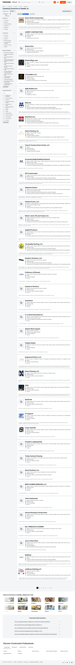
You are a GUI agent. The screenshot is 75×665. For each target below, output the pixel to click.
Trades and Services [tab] (22, 647)
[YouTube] (71, 662)
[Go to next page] (52, 588)
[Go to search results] (14, 93)
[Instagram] (69, 662)
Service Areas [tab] (30, 647)
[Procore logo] (7, 2)
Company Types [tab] (7, 647)
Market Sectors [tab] (14, 647)
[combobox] (46, 2)
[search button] (54, 2)
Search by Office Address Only (7, 14)
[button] (3, 20)
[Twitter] (67, 662)
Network (14, 2)
